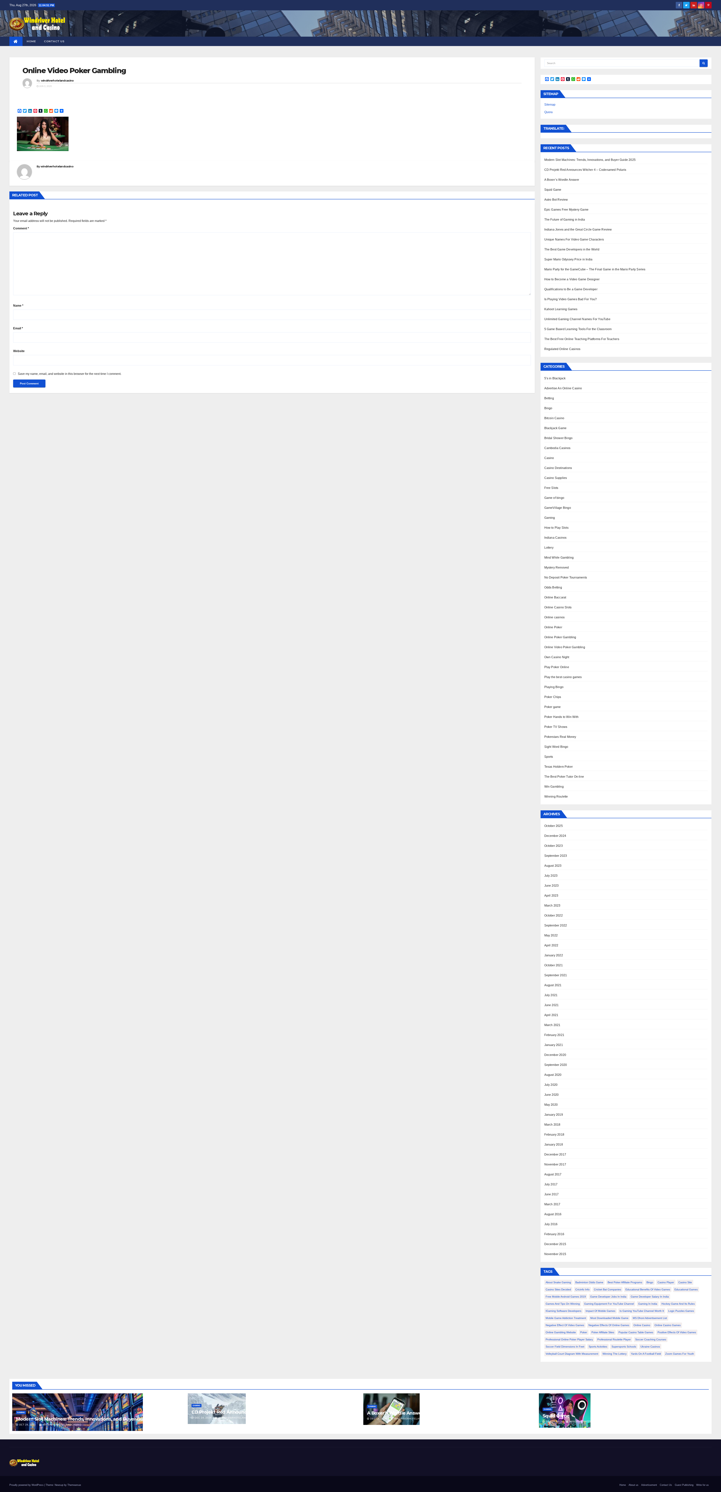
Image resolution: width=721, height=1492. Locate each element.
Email (18, 328)
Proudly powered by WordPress (26, 1485)
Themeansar (74, 1485)
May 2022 (551, 935)
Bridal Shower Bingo (558, 438)
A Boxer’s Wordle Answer (561, 179)
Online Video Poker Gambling (74, 70)
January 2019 (553, 1114)
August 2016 (553, 1214)
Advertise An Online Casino (563, 388)
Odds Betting (553, 587)
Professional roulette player (614, 1339)
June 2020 (551, 1094)
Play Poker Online (556, 667)
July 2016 (551, 1224)
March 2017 (552, 1204)
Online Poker (553, 627)
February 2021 (554, 1035)
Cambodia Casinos (557, 448)
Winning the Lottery (615, 1353)
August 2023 (553, 865)
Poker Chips (552, 697)
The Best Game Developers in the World (571, 249)
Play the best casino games (563, 677)
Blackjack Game (555, 428)
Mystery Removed (556, 567)
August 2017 (553, 1174)
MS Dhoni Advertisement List (650, 1318)
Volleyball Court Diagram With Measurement (572, 1353)
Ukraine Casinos (650, 1346)
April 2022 (551, 945)
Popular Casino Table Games (635, 1332)
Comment (21, 228)
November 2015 (555, 1254)
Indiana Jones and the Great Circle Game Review (578, 229)
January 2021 (553, 1045)
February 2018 (554, 1134)
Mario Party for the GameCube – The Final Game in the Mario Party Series (595, 269)
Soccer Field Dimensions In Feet (565, 1346)
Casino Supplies (555, 477)
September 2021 (555, 975)
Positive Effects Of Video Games (677, 1332)
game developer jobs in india (608, 1296)
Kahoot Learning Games (561, 309)
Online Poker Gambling (560, 637)
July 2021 (551, 995)
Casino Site (685, 1282)
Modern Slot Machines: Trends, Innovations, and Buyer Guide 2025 (590, 159)
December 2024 (555, 835)
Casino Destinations (558, 468)
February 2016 (554, 1234)
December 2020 (555, 1054)
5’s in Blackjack (555, 378)
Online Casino (642, 1325)
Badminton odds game (589, 1282)
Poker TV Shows (555, 726)
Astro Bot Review (556, 199)
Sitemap (549, 104)
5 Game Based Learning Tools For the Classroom (578, 329)
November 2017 (555, 1164)
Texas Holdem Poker (558, 766)
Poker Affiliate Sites (602, 1332)
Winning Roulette (556, 796)
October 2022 (553, 915)
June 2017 (551, 1194)
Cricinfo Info (582, 1289)
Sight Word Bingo (556, 746)
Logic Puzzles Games (681, 1310)
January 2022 (553, 955)
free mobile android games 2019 (566, 1296)
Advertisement (649, 1485)
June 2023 (551, 885)
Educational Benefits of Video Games (647, 1289)
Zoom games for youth (679, 1353)
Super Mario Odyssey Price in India (568, 259)
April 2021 (551, 1015)
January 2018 (553, 1144)
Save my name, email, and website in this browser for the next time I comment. (69, 373)
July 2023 (551, 875)
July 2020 (551, 1084)
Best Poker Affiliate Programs (625, 1282)
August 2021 (553, 985)
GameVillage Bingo (557, 507)
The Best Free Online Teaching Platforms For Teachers (581, 339)
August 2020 (553, 1074)
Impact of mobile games (600, 1310)
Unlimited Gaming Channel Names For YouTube (577, 319)
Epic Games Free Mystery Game (566, 209)
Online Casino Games (668, 1325)
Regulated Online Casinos (562, 349)
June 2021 (551, 1005)
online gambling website (561, 1332)
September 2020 (555, 1064)
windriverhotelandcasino (57, 80)
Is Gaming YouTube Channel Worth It (642, 1310)
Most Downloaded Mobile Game (609, 1318)
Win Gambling (554, 786)
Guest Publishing (684, 1485)
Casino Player (666, 1282)
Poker (583, 1332)
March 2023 (552, 905)
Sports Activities (598, 1346)
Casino (549, 458)
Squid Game (552, 189)
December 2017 (555, 1154)
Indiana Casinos (555, 537)
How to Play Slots (556, 527)
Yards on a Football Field (646, 1353)
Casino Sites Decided (558, 1289)
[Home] (16, 41)
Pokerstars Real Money (560, 736)
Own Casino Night (556, 657)
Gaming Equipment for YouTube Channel (609, 1303)
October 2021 (553, 965)
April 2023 (551, 895)
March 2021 (552, 1025)
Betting (549, 398)
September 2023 (555, 855)
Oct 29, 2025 (27, 1424)
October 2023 (553, 845)
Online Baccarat (555, 597)
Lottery (549, 547)
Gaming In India (647, 1303)
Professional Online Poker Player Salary (569, 1339)
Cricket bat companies (607, 1289)
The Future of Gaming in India (564, 219)
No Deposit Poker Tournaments (565, 577)
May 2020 (551, 1104)
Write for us (702, 1485)
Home (31, 41)
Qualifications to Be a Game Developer (570, 289)
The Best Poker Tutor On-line (564, 776)
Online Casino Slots (558, 607)
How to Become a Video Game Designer (572, 279)
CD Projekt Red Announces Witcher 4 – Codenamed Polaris (585, 169)
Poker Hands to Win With (561, 716)
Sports (548, 756)
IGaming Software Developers (563, 1310)
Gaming (549, 517)
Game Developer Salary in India (650, 1296)
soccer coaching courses (650, 1339)
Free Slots (551, 487)
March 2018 (552, 1124)
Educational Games (686, 1289)
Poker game (552, 707)
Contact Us (54, 41)
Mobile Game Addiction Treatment (566, 1318)
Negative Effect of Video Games (565, 1325)
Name (18, 305)
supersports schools (624, 1346)
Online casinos (554, 617)
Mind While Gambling (559, 557)
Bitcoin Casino (554, 418)
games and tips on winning (563, 1303)
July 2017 (551, 1184)
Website (19, 351)
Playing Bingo (554, 687)
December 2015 (555, 1244)
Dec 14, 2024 (203, 1417)
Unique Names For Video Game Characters (574, 239)
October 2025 (553, 825)
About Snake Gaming (558, 1282)
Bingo (548, 408)
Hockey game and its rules (678, 1303)
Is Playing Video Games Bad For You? (570, 299)
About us (633, 1485)
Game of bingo (554, 497)
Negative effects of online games (608, 1325)
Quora (548, 112)
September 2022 (555, 925)
